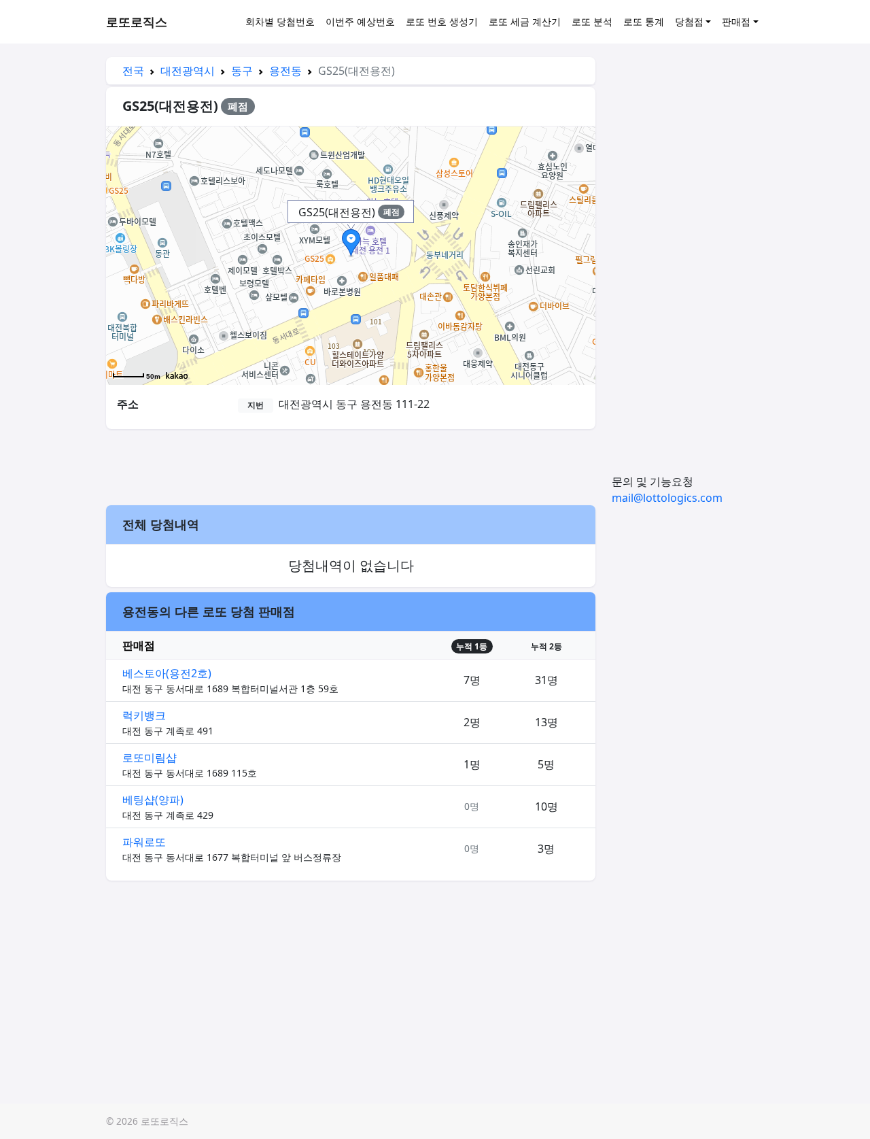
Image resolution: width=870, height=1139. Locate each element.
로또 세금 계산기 (525, 21)
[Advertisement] (350, 465)
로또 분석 (592, 21)
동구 (242, 70)
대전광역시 (187, 70)
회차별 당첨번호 (280, 21)
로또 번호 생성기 (442, 21)
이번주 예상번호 (360, 21)
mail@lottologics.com (667, 497)
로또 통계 (643, 21)
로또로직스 (136, 22)
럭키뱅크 (144, 715)
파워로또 (144, 841)
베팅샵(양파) (153, 799)
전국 (133, 70)
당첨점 (689, 21)
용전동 (285, 70)
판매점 (736, 21)
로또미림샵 (149, 757)
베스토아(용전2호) (166, 673)
